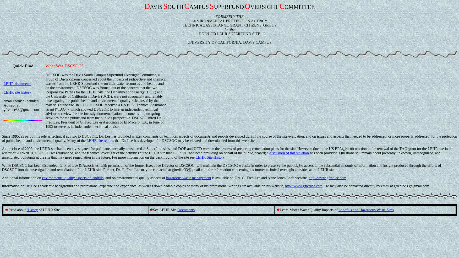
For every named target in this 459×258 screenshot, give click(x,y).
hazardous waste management (188, 178)
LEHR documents (17, 84)
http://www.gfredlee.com (327, 178)
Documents (186, 210)
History (32, 210)
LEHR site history (17, 92)
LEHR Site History (210, 157)
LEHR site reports (100, 141)
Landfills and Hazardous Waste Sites (366, 210)
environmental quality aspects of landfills (73, 178)
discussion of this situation (289, 153)
